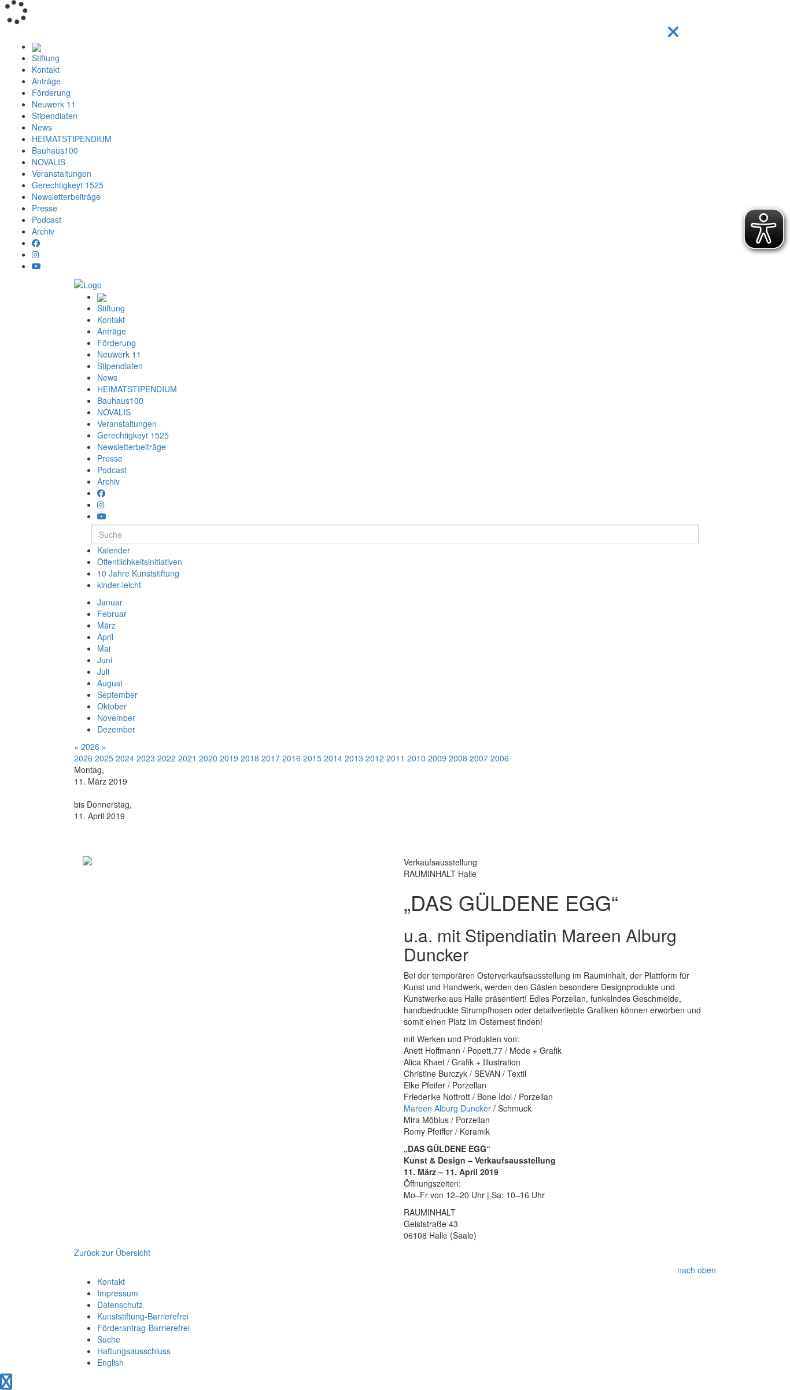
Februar (112, 613)
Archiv (43, 231)
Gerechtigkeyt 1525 (68, 185)
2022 (166, 758)
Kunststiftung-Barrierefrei (143, 1316)
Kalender (113, 550)
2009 (437, 758)
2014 (333, 758)
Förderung (51, 92)
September (117, 694)
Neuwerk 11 (54, 104)
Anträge (46, 81)
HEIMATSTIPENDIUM (72, 138)
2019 (229, 758)
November (116, 717)
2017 (270, 758)
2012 (375, 758)
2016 (291, 758)
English (110, 1362)
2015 (312, 758)
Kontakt (46, 69)
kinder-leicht (119, 584)
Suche (108, 1339)
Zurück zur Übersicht (112, 1252)
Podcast (46, 219)
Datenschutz (120, 1304)
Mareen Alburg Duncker (447, 1108)
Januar (110, 602)
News (42, 127)
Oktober (112, 706)
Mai (103, 648)
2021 (187, 758)
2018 (250, 758)
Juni (104, 660)
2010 (416, 758)
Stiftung (46, 58)
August (110, 683)
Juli (103, 671)
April (105, 636)
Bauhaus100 (55, 150)
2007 (479, 758)
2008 (458, 758)
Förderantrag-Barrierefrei (143, 1327)
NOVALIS (48, 162)
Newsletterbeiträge (66, 196)
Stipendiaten (54, 115)
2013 (354, 758)
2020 (208, 758)
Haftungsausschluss (134, 1350)
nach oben (696, 1270)
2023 (145, 758)
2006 (499, 758)
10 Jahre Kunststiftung (138, 573)
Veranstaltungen (61, 173)
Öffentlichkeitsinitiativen (139, 561)
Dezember (116, 729)
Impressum (117, 1293)
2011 (395, 758)
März (106, 625)
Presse (44, 208)
